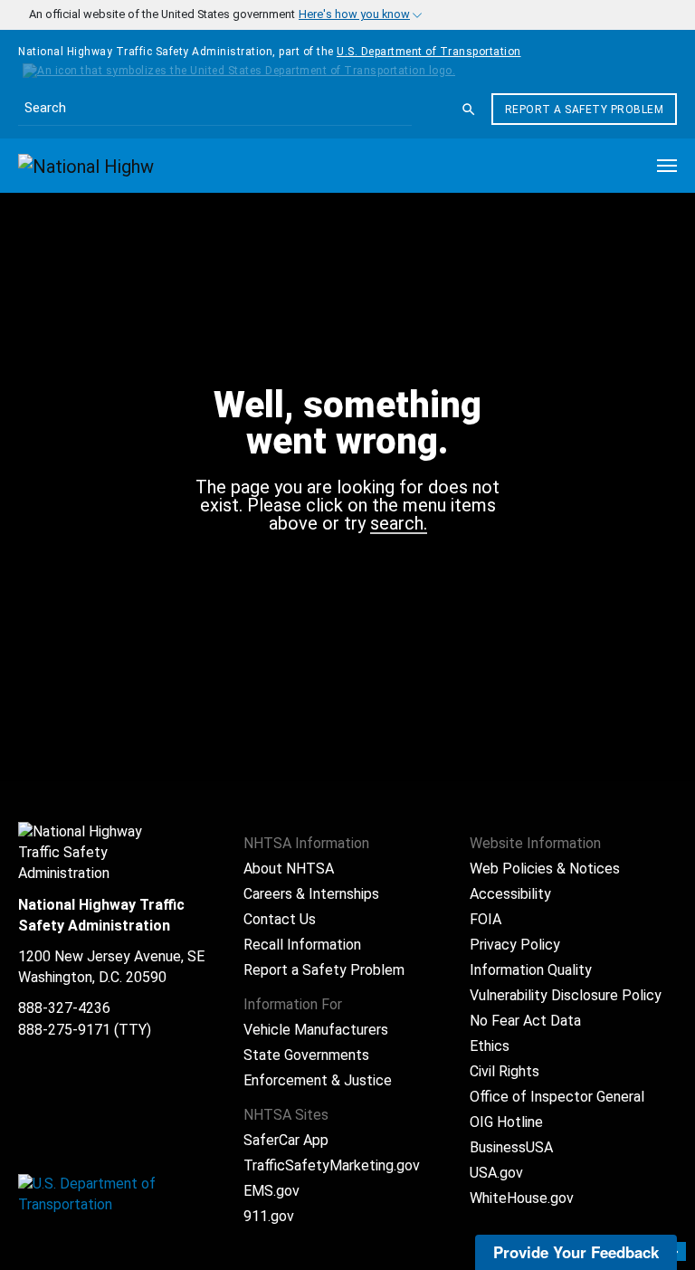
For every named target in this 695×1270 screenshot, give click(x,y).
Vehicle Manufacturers (315, 1029)
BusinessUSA (511, 1147)
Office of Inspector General (557, 1096)
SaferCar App (285, 1140)
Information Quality (531, 970)
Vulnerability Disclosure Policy (566, 995)
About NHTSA (288, 868)
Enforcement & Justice (317, 1080)
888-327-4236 (64, 1008)
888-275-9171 (64, 1029)
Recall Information (302, 944)
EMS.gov (271, 1190)
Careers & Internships (311, 893)
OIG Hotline (506, 1122)
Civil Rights (504, 1071)
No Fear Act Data (525, 1020)
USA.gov (496, 1172)
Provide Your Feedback (576, 1252)
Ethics (489, 1046)
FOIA (485, 919)
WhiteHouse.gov (522, 1198)
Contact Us (279, 919)
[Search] (468, 109)
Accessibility (510, 893)
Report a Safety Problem (584, 109)
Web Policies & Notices (545, 868)
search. (398, 524)
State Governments (306, 1055)
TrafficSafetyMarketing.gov (331, 1165)
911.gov (268, 1216)
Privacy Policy (515, 944)
